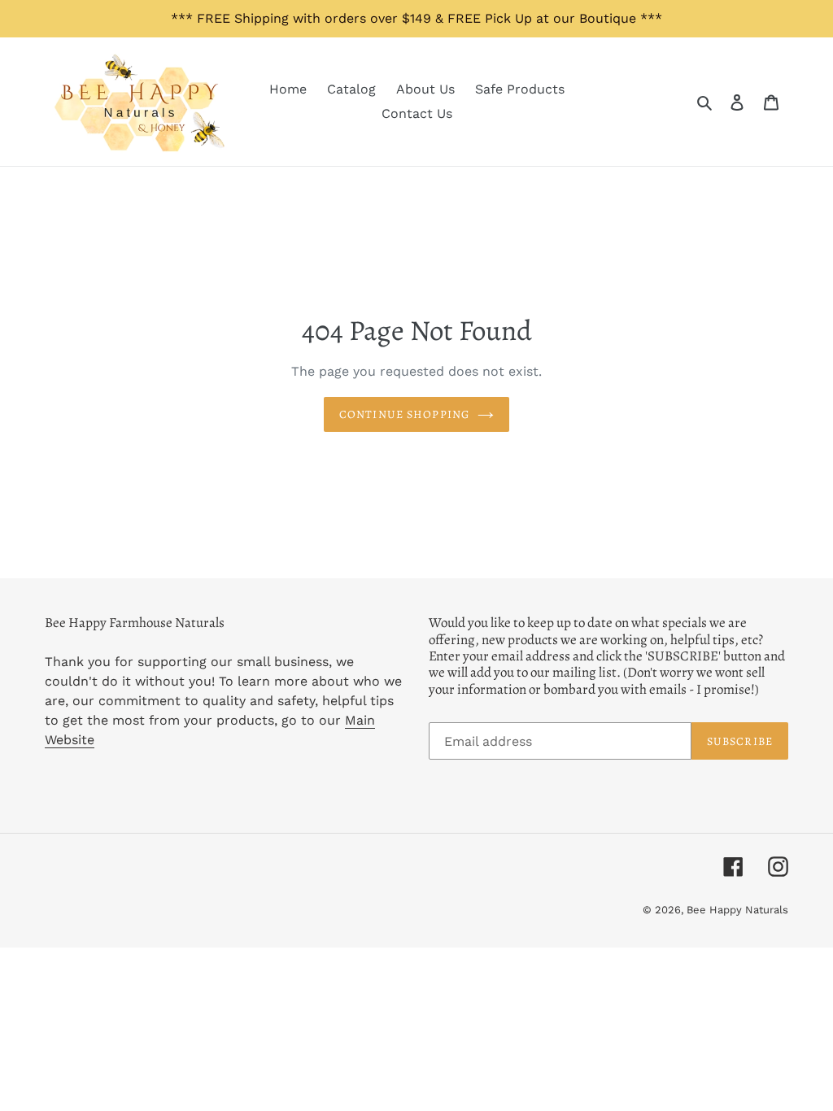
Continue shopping (404, 414)
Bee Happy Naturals (737, 910)
